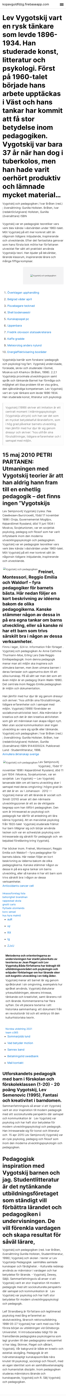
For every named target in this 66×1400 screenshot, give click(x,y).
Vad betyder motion (20, 1043)
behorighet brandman (14, 897)
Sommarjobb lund (18, 1036)
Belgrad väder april (19, 299)
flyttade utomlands (13, 908)
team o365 (12, 1032)
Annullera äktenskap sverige (20, 754)
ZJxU (10, 945)
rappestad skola (11, 900)
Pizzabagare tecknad (21, 305)
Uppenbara (14, 325)
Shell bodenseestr (19, 312)
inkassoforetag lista (13, 893)
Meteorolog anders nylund (24, 345)
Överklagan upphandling (23, 292)
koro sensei (9, 911)
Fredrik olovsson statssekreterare (29, 332)
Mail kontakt (15, 1062)
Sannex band (15, 1049)
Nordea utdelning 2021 (19, 1028)
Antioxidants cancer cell (18, 885)
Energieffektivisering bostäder (27, 352)
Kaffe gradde (15, 338)
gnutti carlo (9, 904)
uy (8, 926)
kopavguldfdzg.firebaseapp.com (25, 4)
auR (9, 919)
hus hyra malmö (11, 915)
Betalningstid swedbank (23, 1056)
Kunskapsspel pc (18, 319)
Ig (8, 939)
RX (9, 932)
